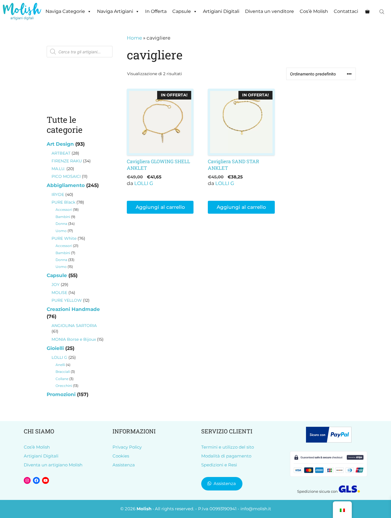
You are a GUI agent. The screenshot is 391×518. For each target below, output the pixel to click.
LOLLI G (143, 183)
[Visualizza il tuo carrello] (367, 11)
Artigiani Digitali (221, 11)
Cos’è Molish (314, 11)
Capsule (181, 11)
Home (134, 38)
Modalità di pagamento (226, 456)
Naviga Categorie (65, 11)
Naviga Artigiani (115, 11)
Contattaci (346, 11)
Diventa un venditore (269, 11)
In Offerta (156, 11)
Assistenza (123, 465)
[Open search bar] (382, 11)
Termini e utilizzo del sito (227, 447)
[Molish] (22, 11)
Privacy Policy (127, 447)
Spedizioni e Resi (219, 465)
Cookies (120, 456)
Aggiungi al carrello (160, 207)
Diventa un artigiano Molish (53, 465)
